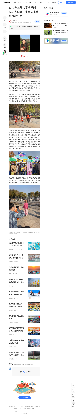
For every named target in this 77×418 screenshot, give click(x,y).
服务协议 (22, 406)
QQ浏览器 (24, 409)
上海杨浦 (11, 261)
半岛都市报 (11, 359)
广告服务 (36, 406)
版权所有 (26, 413)
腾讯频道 (29, 409)
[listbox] (24, 299)
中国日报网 (11, 286)
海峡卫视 (11, 310)
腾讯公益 (19, 409)
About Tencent (17, 406)
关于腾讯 (11, 406)
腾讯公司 (23, 413)
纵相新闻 (11, 298)
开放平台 (32, 406)
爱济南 (10, 334)
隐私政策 (27, 406)
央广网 (10, 273)
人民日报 (11, 249)
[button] (64, 13)
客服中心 (33, 409)
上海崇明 (11, 322)
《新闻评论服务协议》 (29, 364)
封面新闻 (11, 346)
